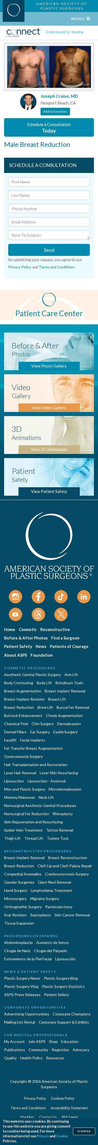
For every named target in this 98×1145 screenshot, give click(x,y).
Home (9, 629)
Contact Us (48, 1117)
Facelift (10, 740)
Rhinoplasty (63, 813)
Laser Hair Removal (20, 772)
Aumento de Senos (52, 942)
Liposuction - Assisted (46, 781)
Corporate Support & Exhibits (64, 1022)
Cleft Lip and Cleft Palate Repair (65, 865)
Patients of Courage (69, 646)
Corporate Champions (71, 1014)
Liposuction (14, 781)
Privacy (43, 1136)
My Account (14, 1041)
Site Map (27, 1117)
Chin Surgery (43, 723)
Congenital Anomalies (22, 874)
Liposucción (65, 958)
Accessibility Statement (69, 1108)
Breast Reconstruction (67, 857)
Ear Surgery (40, 732)
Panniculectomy (58, 906)
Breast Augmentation (22, 691)
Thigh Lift (12, 838)
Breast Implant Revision (24, 699)
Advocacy (81, 1049)
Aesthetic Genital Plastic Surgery (32, 674)
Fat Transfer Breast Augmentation (33, 748)
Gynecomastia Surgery (23, 756)
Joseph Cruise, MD (59, 95)
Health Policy (31, 1058)
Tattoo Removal (59, 830)
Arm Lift (71, 674)
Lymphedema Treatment (51, 890)
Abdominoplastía (18, 942)
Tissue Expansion (19, 923)
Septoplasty (40, 915)
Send (49, 250)
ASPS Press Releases (22, 994)
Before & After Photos (26, 637)
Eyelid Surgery (65, 732)
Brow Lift (45, 707)
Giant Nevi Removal (54, 882)
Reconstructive (55, 629)
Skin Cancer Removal (72, 915)
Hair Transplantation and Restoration (35, 764)
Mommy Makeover (19, 797)
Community (38, 1049)
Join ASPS (36, 1041)
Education (69, 1041)
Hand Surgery (15, 890)
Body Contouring (18, 682)
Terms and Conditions (57, 267)
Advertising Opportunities (26, 1014)
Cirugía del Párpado (50, 950)
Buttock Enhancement (23, 715)
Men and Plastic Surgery (24, 789)
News (41, 646)
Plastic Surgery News (22, 978)
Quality (10, 1058)
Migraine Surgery (44, 898)
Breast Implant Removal (65, 691)
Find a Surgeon (65, 637)
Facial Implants (32, 740)
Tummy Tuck (58, 838)
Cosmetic (28, 629)
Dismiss (84, 1131)
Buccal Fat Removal (73, 707)
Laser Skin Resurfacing (59, 772)
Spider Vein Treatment (23, 830)
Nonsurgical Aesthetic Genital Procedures (40, 805)
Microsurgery (15, 898)
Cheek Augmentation (64, 715)
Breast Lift (57, 699)
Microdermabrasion (65, 789)
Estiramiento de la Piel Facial (28, 958)
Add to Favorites (55, 111)
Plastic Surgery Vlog (21, 986)
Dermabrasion (69, 723)
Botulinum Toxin (69, 682)
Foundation (41, 655)
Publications (14, 1049)
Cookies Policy (62, 1098)
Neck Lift (46, 797)
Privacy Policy (19, 267)
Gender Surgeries (19, 882)
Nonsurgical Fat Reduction (26, 813)
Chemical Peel (16, 723)
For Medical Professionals (36, 1035)
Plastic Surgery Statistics (63, 986)
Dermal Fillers (15, 732)
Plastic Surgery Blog (61, 978)
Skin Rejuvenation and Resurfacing (33, 822)
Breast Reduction (19, 707)
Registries (60, 1049)
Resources (55, 1058)
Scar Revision (15, 915)
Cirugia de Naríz (17, 950)
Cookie (62, 1136)
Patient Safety (18, 646)
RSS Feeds (70, 1117)
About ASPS (15, 655)
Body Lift (44, 682)
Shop (53, 1041)
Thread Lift (33, 838)
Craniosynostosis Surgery (67, 874)
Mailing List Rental (19, 1022)
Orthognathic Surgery (23, 906)
